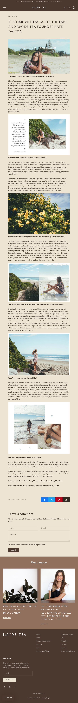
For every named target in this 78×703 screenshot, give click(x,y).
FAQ (62, 638)
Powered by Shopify (45, 698)
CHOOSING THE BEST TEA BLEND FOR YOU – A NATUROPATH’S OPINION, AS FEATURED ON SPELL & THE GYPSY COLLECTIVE (56, 613)
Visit (37, 648)
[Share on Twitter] (51, 499)
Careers (64, 645)
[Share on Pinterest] (59, 499)
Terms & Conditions (68, 651)
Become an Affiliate (43, 651)
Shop (38, 638)
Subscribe (9, 680)
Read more (7, 617)
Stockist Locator (67, 634)
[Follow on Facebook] (4, 687)
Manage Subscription (43, 641)
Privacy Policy (50, 519)
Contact (39, 645)
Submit (13, 550)
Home (38, 634)
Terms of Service (63, 519)
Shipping (64, 641)
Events (63, 648)
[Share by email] (66, 499)
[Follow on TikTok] (15, 687)
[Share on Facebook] (44, 499)
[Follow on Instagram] (10, 687)
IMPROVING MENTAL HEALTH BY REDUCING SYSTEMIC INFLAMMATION (20, 609)
